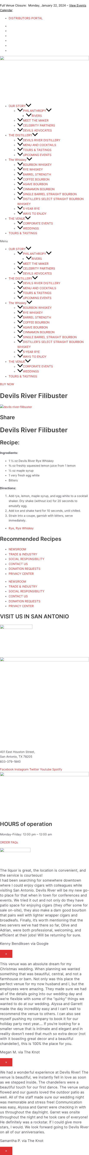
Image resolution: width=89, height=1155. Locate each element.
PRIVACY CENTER (21, 573)
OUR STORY (17, 106)
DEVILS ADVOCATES (37, 130)
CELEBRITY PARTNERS (39, 125)
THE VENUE (17, 218)
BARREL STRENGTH (37, 174)
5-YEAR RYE (31, 208)
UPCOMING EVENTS (37, 155)
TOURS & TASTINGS (37, 150)
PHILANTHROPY (34, 110)
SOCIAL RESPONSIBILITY (26, 559)
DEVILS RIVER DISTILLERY (41, 140)
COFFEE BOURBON (36, 179)
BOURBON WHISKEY (37, 164)
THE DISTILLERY (20, 135)
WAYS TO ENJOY (34, 213)
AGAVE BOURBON (35, 184)
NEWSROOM (17, 549)
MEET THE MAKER (36, 120)
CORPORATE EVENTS (38, 223)
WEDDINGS (31, 228)
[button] (44, 241)
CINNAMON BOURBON (38, 189)
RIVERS (37, 115)
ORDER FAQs (9, 842)
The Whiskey (18, 159)
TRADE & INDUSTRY (23, 554)
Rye (11, 528)
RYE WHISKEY (33, 169)
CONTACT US (18, 564)
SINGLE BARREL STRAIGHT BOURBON (50, 194)
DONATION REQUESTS (24, 568)
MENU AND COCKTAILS (39, 145)
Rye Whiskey (25, 528)
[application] (28, 106)
